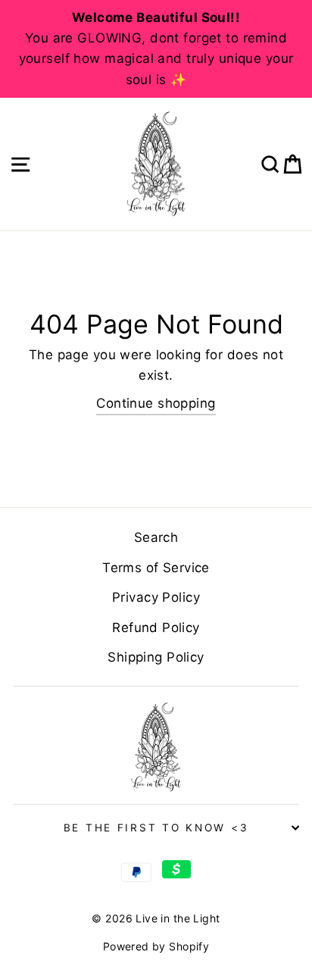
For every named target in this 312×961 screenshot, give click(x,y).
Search (156, 537)
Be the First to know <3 (156, 828)
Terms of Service (156, 567)
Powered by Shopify (156, 946)
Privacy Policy (156, 597)
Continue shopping (155, 403)
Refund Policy (156, 627)
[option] (156, 49)
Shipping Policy (156, 657)
